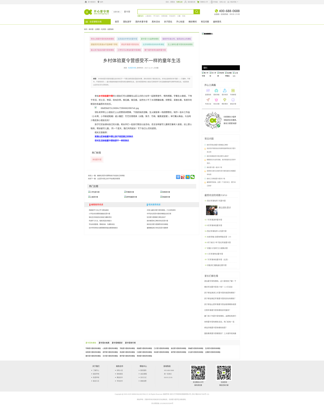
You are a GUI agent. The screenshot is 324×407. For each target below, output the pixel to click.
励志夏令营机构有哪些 (178, 348)
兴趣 (178, 16)
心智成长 (148, 16)
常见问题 (205, 22)
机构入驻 (223, 2)
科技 (183, 16)
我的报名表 (191, 2)
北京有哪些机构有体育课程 (153, 44)
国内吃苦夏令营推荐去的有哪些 (157, 224)
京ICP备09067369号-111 (200, 394)
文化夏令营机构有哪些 (195, 352)
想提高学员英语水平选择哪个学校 (104, 44)
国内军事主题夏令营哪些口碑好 (217, 145)
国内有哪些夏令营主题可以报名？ (218, 156)
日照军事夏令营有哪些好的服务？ (217, 310)
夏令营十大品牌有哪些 (150, 39)
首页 (117, 22)
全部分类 (116, 12)
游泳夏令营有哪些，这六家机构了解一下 (220, 281)
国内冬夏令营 (141, 22)
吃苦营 (103, 29)
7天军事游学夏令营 (214, 220)
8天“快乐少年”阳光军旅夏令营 (219, 242)
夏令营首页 (92, 2)
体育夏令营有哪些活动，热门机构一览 (219, 322)
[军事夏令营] (129, 192)
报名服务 (143, 370)
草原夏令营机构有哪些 (144, 356)
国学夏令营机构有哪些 (178, 352)
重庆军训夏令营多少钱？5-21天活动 (218, 287)
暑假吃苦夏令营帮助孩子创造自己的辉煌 (111, 176)
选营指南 (110, 29)
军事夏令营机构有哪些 (93, 348)
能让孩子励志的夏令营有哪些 (102, 50)
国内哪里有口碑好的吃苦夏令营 (157, 221)
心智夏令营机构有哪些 (110, 348)
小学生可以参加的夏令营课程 (129, 50)
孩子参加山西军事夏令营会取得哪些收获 (220, 304)
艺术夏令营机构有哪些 (110, 356)
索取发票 (143, 381)
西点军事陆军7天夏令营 (216, 201)
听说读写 (172, 16)
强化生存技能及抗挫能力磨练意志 (100, 217)
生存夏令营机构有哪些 (212, 348)
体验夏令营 (97, 159)
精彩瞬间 (193, 22)
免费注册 (179, 2)
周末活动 (156, 22)
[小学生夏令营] (93, 192)
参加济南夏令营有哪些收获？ (215, 328)
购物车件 (204, 2)
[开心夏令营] (96, 12)
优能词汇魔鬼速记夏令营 (217, 265)
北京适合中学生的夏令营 (127, 39)
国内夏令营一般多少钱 (214, 167)
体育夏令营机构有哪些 (93, 352)
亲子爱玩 (168, 22)
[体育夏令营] (165, 192)
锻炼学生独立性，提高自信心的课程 (177, 39)
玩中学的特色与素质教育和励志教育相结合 (103, 228)
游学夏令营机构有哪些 (110, 352)
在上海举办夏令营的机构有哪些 (180, 44)
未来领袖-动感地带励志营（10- (219, 237)
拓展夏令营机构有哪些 (144, 348)
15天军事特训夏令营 (215, 254)
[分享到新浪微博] (183, 177)
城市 (101, 2)
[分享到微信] (192, 177)
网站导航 (233, 2)
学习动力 (156, 16)
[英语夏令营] (165, 197)
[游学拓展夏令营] (130, 197)
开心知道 (180, 22)
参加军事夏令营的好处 (130, 44)
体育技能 (164, 16)
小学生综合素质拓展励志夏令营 (99, 214)
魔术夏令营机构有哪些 (93, 356)
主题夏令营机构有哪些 (212, 352)
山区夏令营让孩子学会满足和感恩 (108, 179)
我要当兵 (140, 16)
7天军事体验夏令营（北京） (218, 260)
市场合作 (120, 381)
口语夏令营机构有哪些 (144, 352)
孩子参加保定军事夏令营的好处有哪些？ (220, 298)
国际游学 (127, 22)
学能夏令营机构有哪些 (127, 348)
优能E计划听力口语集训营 (217, 248)
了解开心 (96, 370)
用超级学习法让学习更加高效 (99, 210)
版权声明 (96, 374)
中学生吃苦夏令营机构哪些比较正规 (159, 214)
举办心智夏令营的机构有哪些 (102, 39)
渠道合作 (120, 377)
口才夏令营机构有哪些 (161, 348)
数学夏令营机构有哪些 (127, 356)
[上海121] (206, 34)
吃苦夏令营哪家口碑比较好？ (157, 217)
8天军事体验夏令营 (214, 225)
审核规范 (120, 374)
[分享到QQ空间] (188, 177)
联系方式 (96, 381)
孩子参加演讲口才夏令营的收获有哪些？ (220, 293)
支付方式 (143, 377)
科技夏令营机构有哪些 (161, 352)
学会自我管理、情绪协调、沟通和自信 (102, 224)
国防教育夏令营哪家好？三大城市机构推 (220, 333)
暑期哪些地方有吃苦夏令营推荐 (157, 228)
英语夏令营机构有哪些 (127, 352)
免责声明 (96, 377)
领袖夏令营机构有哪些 (195, 348)
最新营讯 (217, 22)
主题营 (97, 29)
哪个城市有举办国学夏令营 (155, 50)
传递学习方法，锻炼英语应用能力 (100, 221)
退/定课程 (143, 374)
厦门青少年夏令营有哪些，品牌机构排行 (220, 316)
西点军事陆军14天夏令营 (217, 231)
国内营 (91, 29)
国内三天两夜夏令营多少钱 (216, 179)
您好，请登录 (170, 2)
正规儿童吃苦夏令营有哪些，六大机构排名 (161, 210)
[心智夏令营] (93, 197)
